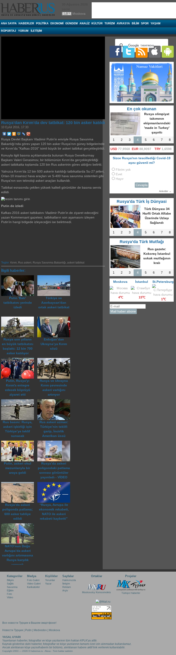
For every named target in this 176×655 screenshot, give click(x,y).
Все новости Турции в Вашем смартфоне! (29, 622)
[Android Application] (168, 51)
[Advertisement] (73, 241)
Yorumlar (50, 580)
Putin (28, 630)
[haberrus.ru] (28, 9)
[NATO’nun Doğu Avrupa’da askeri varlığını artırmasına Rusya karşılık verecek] (18, 525)
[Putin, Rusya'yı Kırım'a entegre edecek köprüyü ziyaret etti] (19, 360)
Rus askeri (24, 262)
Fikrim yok (123, 169)
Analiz (85, 23)
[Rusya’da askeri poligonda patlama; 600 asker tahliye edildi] (19, 484)
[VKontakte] (4, 134)
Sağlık (10, 583)
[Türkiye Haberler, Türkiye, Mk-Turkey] (131, 585)
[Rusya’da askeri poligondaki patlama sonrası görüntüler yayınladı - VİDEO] (55, 443)
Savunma (12, 587)
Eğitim (10, 590)
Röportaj (8, 30)
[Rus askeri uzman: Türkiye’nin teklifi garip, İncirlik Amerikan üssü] (55, 401)
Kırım (13, 262)
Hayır (120, 179)
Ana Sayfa (9, 23)
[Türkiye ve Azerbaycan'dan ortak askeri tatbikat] (55, 277)
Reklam (66, 587)
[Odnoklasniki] (14, 134)
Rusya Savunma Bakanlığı (49, 262)
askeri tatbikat (75, 262)
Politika (42, 23)
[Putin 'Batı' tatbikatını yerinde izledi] (19, 277)
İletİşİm (36, 30)
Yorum (23, 30)
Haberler (26, 23)
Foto (9, 594)
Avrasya (123, 23)
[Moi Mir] (18, 134)
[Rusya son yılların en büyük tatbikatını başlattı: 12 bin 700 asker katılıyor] (19, 318)
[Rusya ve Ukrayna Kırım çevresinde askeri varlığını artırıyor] (55, 360)
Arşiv (65, 590)
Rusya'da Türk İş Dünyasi (142, 201)
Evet (119, 174)
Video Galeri (34, 583)
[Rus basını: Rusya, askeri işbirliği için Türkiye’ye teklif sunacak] (19, 401)
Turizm (109, 23)
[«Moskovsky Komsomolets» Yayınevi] (96, 584)
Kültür (97, 23)
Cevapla (142, 185)
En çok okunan (141, 109)
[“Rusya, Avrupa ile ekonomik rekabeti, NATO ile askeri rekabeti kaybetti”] (55, 484)
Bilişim (10, 580)
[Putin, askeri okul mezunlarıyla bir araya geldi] (19, 443)
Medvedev (40, 630)
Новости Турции (12, 630)
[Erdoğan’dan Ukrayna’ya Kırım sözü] (55, 318)
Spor (145, 23)
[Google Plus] (28, 134)
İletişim (66, 583)
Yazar (48, 583)
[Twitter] (9, 134)
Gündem (71, 23)
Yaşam (155, 23)
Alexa (48, 651)
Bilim (135, 23)
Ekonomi (56, 23)
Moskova (54, 630)
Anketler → (165, 191)
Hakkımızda (69, 580)
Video (10, 597)
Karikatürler (33, 587)
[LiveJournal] (23, 134)
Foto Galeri (33, 580)
